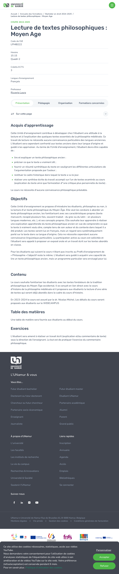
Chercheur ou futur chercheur (27, 403)
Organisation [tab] (65, 103)
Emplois (63, 471)
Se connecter (66, 485)
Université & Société (22, 478)
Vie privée (38, 521)
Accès (62, 464)
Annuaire (64, 450)
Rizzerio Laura (18, 92)
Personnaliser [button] (103, 550)
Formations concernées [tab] (91, 103)
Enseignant (17, 416)
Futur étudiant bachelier (24, 389)
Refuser (104, 565)
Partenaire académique (72, 403)
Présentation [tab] (23, 103)
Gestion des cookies (58, 521)
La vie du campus (20, 464)
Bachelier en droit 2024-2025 (58, 14)
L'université (17, 443)
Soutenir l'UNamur (21, 485)
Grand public (66, 423)
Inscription (65, 443)
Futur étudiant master (71, 389)
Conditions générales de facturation (91, 521)
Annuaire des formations (31, 14)
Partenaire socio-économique (27, 410)
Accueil (14, 14)
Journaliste (16, 423)
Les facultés (17, 450)
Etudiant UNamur (68, 396)
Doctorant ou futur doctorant (26, 396)
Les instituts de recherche (25, 457)
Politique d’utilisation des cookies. (44, 567)
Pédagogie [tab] (44, 103)
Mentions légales (19, 521)
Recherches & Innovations (25, 471)
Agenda (63, 457)
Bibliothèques (67, 478)
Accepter (104, 557)
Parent (63, 416)
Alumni (63, 410)
